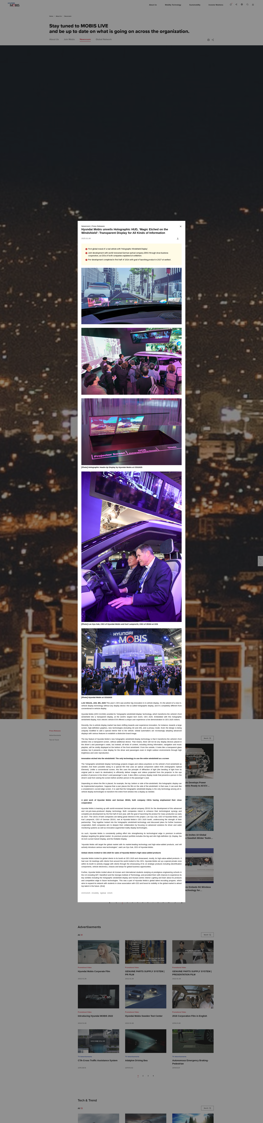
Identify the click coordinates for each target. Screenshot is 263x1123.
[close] (181, 226)
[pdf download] (178, 238)
